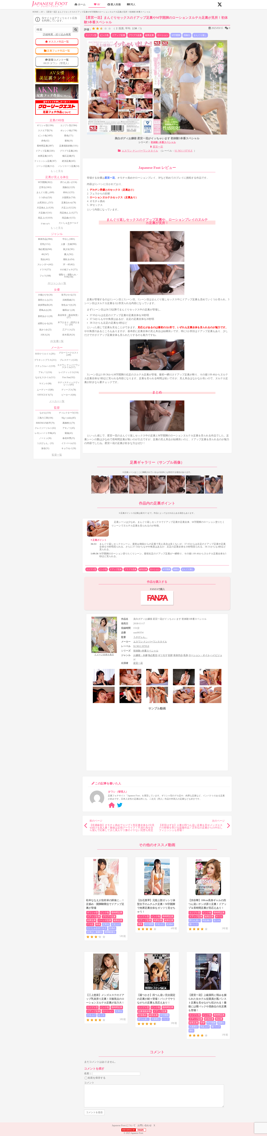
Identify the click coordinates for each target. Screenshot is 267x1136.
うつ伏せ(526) (45, 197)
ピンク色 (104, 35)
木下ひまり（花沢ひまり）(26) (69, 323)
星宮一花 (158, 146)
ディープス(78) (68, 389)
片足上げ (116, 924)
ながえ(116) (45, 413)
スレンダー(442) (45, 264)
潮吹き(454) (68, 259)
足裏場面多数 (144, 1011)
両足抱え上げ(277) (69, 212)
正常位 (106, 924)
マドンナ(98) (45, 383)
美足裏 (219, 1019)
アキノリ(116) (45, 372)
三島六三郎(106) (45, 418)
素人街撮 (116, 4)
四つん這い (194, 920)
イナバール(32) (68, 443)
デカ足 (90, 924)
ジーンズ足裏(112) (45, 166)
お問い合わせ (144, 1125)
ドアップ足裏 (118, 35)
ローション (162, 35)
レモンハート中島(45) (45, 433)
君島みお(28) (45, 310)
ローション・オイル (199, 655)
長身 (185, 655)
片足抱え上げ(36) (45, 207)
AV (98, 4)
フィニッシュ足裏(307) (45, 161)
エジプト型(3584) (68, 125)
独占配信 (152, 655)
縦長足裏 (149, 35)
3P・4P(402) (68, 264)
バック (165, 1019)
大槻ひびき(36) (45, 295)
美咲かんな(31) (45, 300)
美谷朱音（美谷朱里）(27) (69, 316)
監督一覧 (57, 454)
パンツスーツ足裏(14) (68, 166)
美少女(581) (68, 249)
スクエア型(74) (45, 130)
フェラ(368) (45, 275)
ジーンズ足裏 (104, 920)
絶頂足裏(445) (68, 161)
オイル (219, 916)
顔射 (170, 655)
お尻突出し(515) (45, 202)
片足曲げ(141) (45, 212)
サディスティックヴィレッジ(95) (69, 383)
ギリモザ (162, 655)
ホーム (82, 4)
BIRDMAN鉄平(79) (45, 423)
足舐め (112, 928)
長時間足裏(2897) (45, 145)
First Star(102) (68, 377)
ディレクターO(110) (68, 413)
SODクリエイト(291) (45, 354)
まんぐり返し (200, 35)
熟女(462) (45, 259)
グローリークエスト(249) (68, 353)
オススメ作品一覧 (58, 41)
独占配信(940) (45, 249)
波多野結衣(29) (45, 305)
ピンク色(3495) (45, 135)
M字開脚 (176, 35)
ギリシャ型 (92, 912)
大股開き (155, 1019)
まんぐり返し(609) (45, 192)
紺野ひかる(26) (45, 323)
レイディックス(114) (69, 372)
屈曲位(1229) (68, 187)
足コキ (217, 920)
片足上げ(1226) (68, 207)
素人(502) (68, 254)
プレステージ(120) (69, 360)
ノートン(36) (45, 438)
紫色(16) (69, 140)
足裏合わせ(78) (68, 202)
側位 (191, 1030)
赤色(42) (45, 140)
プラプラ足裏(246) (69, 151)
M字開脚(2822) (45, 182)
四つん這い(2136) (68, 182)
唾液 (98, 924)
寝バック (193, 924)
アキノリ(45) (68, 428)
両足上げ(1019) (45, 218)
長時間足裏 (116, 912)
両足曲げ (207, 920)
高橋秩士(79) (68, 423)
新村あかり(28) (45, 316)
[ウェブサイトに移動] (112, 805)
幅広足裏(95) (68, 156)
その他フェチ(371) (69, 269)
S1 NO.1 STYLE (184, 150)
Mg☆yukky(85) (69, 418)
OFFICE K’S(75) (45, 395)
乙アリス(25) (68, 329)
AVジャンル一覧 (57, 283)
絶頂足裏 (209, 1019)
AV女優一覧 (57, 341)
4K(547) (45, 254)
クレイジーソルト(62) (45, 428)
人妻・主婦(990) (68, 244)
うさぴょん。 (140, 637)
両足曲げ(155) (68, 218)
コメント (89, 1082)
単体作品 (178, 655)
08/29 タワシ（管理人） (56, 61)
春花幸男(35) (68, 438)
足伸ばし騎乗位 (94, 932)
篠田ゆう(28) (68, 310)
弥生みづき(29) (68, 305)
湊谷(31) (45, 448)
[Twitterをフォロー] (119, 805)
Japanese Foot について (124, 1125)
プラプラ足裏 (135, 35)
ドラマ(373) (45, 269)
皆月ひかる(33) (68, 295)
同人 (132, 4)
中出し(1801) (68, 239)
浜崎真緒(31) (68, 300)
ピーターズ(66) (68, 395)
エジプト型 (91, 35)
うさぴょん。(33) (45, 443)
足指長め (142, 1015)
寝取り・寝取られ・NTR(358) (68, 275)
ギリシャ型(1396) (45, 125)
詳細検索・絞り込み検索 (57, 34)
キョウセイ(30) (68, 448)
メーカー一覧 (56, 401)
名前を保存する (97, 1077)
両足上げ (204, 1027)
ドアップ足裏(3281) (45, 151)
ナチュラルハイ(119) (45, 366)
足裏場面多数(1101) (68, 145)
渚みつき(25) (45, 329)
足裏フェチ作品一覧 (58, 50)
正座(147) (45, 224)
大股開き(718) (68, 197)
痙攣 (202, 1023)
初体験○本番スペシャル (163, 142)
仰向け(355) (68, 192)
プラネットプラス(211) (45, 360)
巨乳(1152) (45, 244)
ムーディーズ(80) (45, 389)
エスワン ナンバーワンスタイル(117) (68, 366)
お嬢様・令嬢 (140, 655)
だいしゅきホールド (97, 928)
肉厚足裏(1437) (45, 156)
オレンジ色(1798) (68, 130)
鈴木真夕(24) (68, 334)
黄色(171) (68, 135)
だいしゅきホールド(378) (68, 224)
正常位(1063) (45, 187)
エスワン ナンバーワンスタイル (140, 150)
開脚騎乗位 (110, 932)
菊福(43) (69, 433)
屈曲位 (187, 35)
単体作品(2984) (45, 239)
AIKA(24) (45, 334)
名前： (88, 1073)
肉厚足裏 (91, 920)
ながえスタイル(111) (45, 377)
